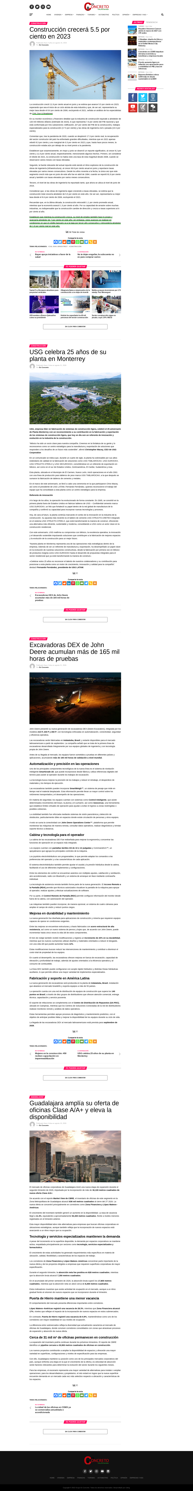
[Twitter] (60, 242)
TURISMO (91, 15)
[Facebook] (56, 242)
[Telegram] (86, 242)
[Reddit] (64, 242)
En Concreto (44, 45)
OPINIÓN (125, 15)
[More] (95, 242)
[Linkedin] (69, 242)
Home (48, 15)
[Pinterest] (73, 242)
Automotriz (104, 15)
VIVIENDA (57, 15)
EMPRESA (68, 15)
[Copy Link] (90, 242)
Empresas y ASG (139, 15)
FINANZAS (80, 15)
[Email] (82, 242)
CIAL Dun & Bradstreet (42, 113)
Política (115, 15)
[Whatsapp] (77, 242)
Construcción (75, 246)
